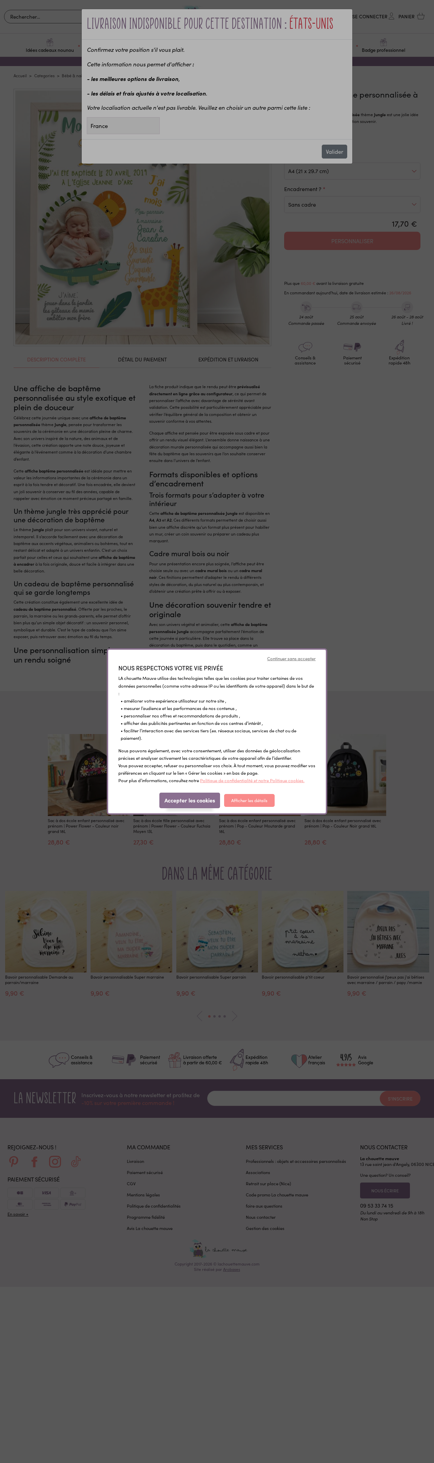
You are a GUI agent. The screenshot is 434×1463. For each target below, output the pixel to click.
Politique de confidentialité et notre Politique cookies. (252, 780)
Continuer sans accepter (291, 658)
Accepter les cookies (189, 800)
